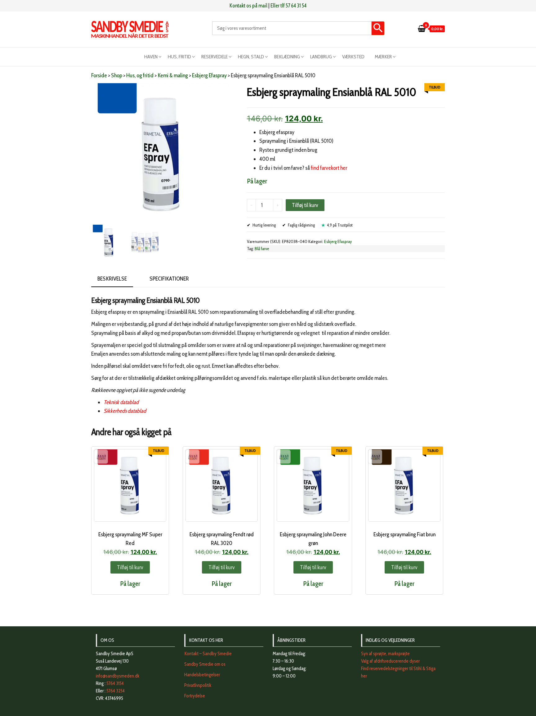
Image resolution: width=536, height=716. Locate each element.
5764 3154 (115, 683)
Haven (151, 57)
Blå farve (262, 248)
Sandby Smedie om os (205, 664)
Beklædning (287, 57)
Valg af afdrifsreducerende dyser (390, 661)
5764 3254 (115, 691)
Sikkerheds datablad (125, 411)
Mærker (383, 57)
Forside (99, 75)
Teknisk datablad (121, 402)
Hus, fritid (179, 57)
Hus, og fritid (140, 75)
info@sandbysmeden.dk (117, 676)
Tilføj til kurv (305, 205)
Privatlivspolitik (197, 685)
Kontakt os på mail (248, 5)
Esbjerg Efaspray (209, 75)
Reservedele (214, 57)
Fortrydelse (194, 696)
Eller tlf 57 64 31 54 (288, 5)
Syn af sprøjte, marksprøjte (385, 653)
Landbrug (321, 57)
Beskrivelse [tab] (112, 278)
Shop (116, 75)
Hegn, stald (251, 57)
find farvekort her (329, 167)
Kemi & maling (173, 75)
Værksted (353, 57)
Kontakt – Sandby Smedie (208, 653)
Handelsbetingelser (202, 675)
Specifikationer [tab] (169, 278)
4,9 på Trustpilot (340, 225)
